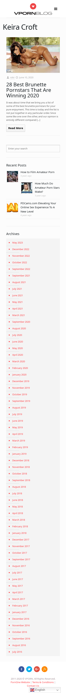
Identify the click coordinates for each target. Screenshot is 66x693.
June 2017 (17, 579)
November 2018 (21, 467)
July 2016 (17, 651)
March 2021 (18, 315)
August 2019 (19, 407)
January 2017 (19, 612)
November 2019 (21, 387)
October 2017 (19, 552)
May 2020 (17, 348)
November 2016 (21, 625)
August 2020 (19, 328)
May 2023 (17, 242)
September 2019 (21, 401)
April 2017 (17, 592)
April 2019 (17, 434)
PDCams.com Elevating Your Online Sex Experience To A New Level (38, 207)
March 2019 (18, 440)
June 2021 (17, 295)
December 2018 (20, 460)
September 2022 (21, 269)
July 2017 (17, 572)
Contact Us (33, 685)
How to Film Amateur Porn (37, 172)
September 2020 (21, 321)
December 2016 (20, 618)
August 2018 (19, 486)
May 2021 (17, 302)
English (39, 689)
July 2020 (17, 335)
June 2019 (17, 420)
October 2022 (19, 262)
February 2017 (20, 605)
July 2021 (17, 288)
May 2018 (17, 506)
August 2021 (19, 282)
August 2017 (19, 566)
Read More (15, 128)
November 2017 (21, 546)
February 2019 (20, 447)
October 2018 (19, 473)
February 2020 (20, 368)
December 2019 (20, 381)
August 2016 (19, 645)
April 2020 (17, 354)
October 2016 (19, 632)
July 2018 (17, 493)
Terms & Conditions (43, 682)
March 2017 (18, 599)
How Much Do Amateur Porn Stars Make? (47, 187)
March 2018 (18, 519)
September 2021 (21, 275)
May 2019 (17, 427)
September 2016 (21, 638)
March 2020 (18, 361)
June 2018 (17, 500)
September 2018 (21, 480)
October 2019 (19, 394)
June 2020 (17, 341)
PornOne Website (20, 682)
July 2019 (17, 414)
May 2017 (17, 585)
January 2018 (19, 533)
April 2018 (17, 513)
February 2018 (20, 526)
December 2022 (20, 249)
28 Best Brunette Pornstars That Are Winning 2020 (28, 90)
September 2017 (21, 559)
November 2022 (21, 255)
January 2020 (19, 374)
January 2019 (19, 453)
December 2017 (20, 539)
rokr (12, 77)
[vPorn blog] (33, 9)
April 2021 (17, 308)
